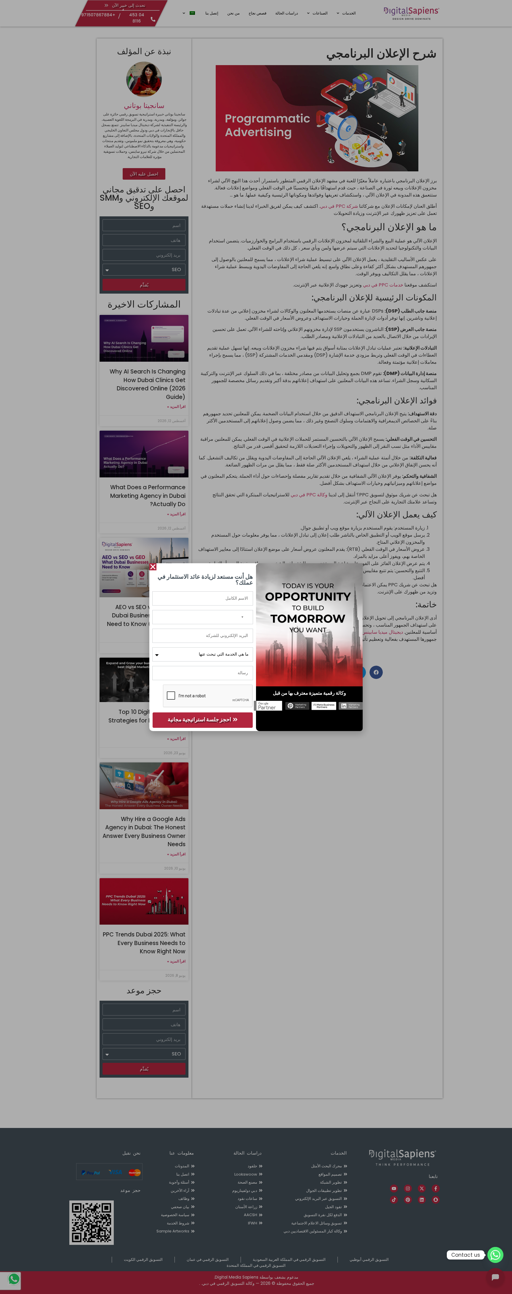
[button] (152, 566)
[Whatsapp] (495, 1255)
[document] (256, 647)
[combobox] (246, 617)
